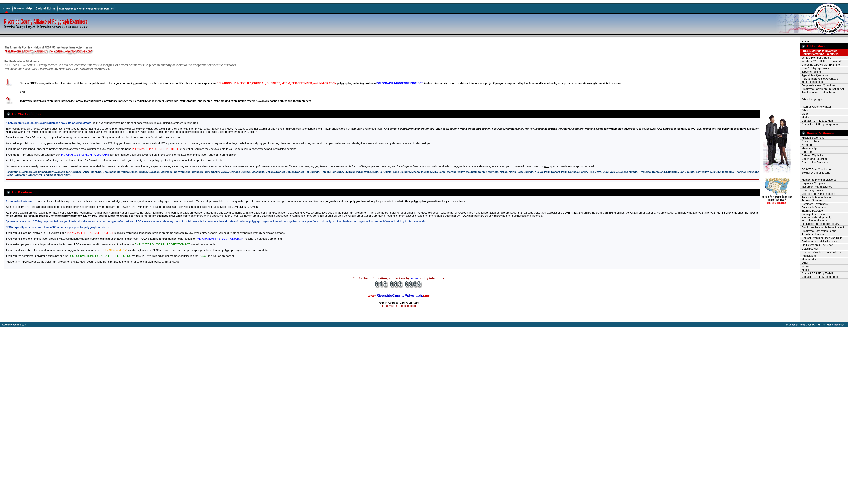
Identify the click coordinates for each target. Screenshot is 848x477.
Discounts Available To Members (820, 252)
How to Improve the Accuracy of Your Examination (819, 80)
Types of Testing (810, 71)
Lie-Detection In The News (816, 245)
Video (804, 113)
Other (804, 110)
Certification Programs (814, 162)
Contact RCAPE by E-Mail (816, 120)
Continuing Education (814, 159)
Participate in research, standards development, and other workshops (815, 217)
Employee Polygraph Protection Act (822, 89)
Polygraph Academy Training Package (813, 209)
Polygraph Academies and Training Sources (816, 199)
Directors (806, 151)
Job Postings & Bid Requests (818, 193)
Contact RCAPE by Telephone (819, 124)
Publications (808, 255)
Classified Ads (809, 248)
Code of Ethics (809, 141)
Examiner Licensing (812, 234)
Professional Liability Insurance (819, 241)
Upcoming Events (811, 190)
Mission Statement (812, 137)
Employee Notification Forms (818, 92)
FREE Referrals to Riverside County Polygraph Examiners (819, 52)
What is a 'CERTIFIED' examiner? (821, 61)
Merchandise (808, 259)
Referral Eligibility (811, 155)
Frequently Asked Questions (817, 85)
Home (804, 41)
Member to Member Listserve (818, 179)
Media (804, 117)
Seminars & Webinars (814, 204)
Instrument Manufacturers (816, 186)
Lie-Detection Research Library (819, 223)
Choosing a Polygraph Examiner (820, 64)
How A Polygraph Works (815, 68)
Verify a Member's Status (815, 57)
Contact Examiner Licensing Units (821, 238)
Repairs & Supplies (812, 183)
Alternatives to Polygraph (816, 106)
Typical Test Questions (814, 75)
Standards (807, 144)
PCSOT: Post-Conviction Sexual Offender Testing (815, 171)
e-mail (415, 278)
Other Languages (811, 99)
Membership (808, 148)
